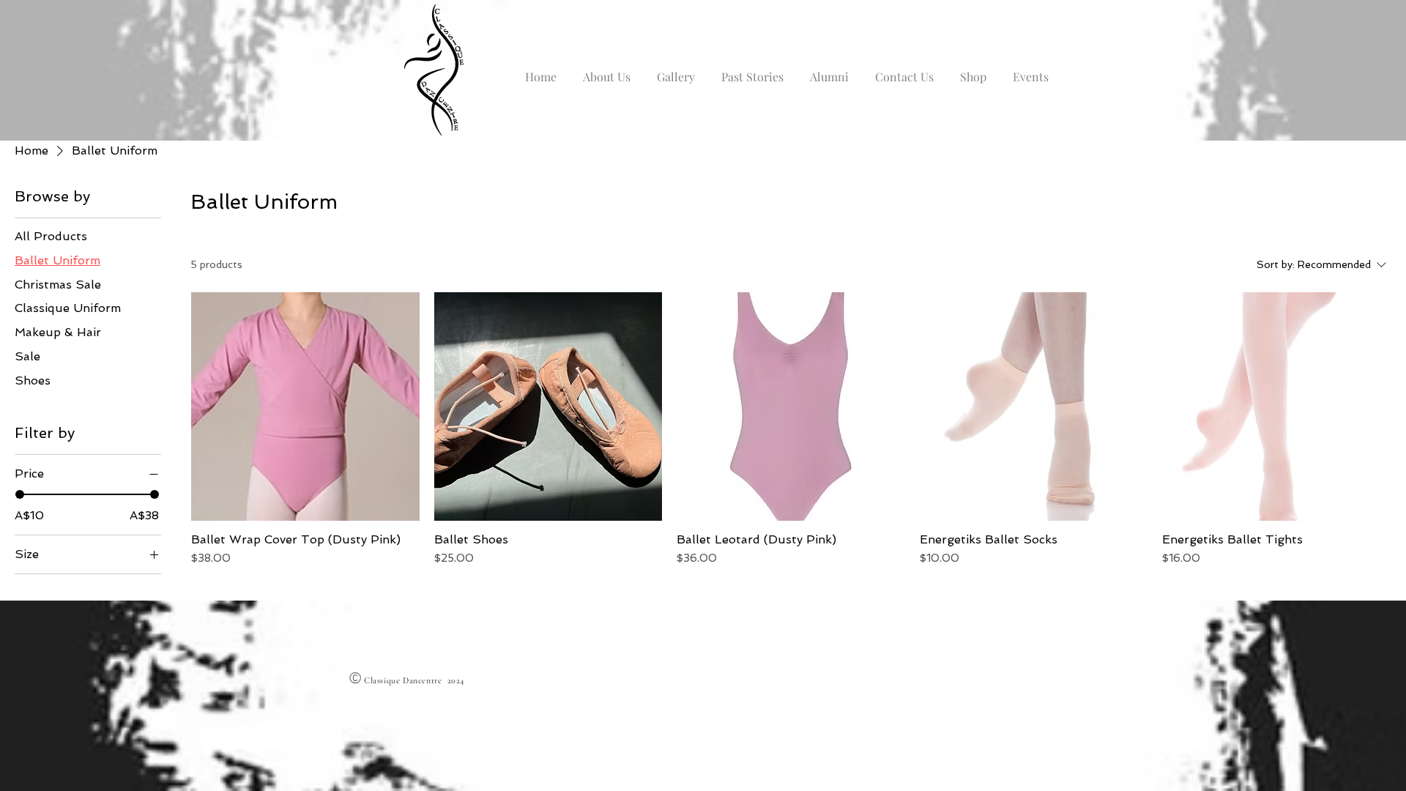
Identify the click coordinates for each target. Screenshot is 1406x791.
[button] (607, 70)
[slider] (20, 494)
